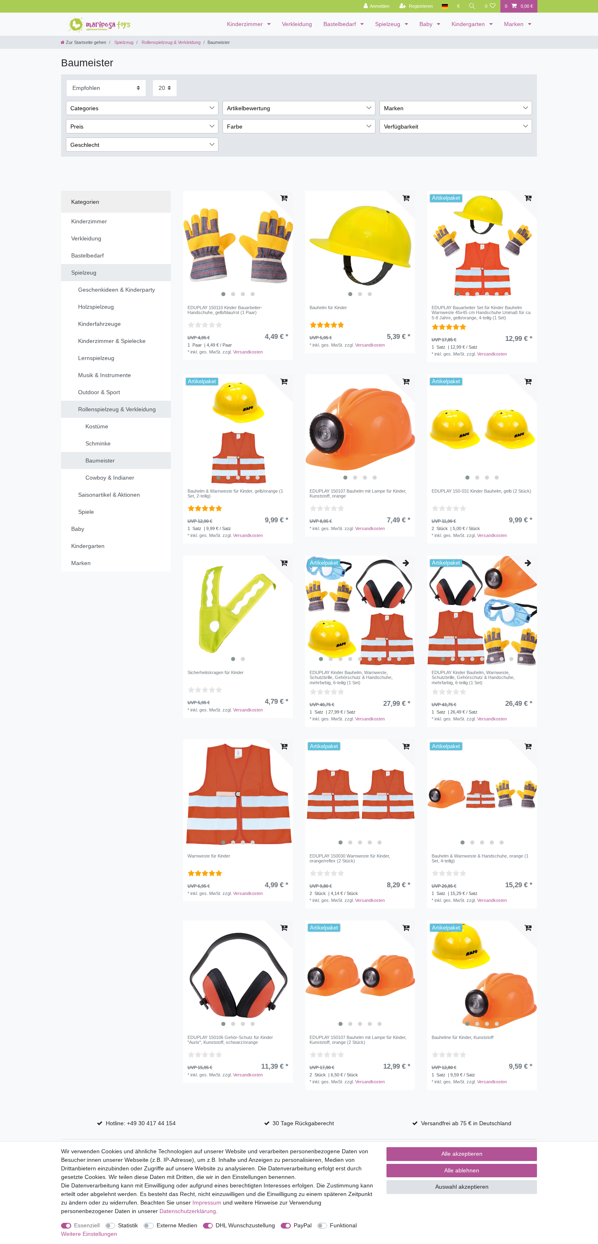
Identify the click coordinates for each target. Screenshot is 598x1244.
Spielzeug (388, 24)
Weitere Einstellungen (89, 1234)
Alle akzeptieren (461, 1153)
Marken (514, 24)
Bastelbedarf (340, 24)
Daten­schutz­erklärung (187, 1211)
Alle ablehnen (461, 1170)
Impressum (206, 1202)
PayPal (303, 1225)
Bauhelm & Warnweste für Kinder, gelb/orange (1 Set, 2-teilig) (235, 493)
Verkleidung (297, 24)
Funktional (343, 1225)
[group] (238, 246)
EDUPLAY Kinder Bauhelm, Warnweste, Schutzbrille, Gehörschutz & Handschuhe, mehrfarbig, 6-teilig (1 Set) (351, 677)
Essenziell (87, 1225)
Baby (426, 24)
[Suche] (472, 6)
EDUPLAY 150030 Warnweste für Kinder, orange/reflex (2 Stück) (350, 858)
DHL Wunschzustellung (245, 1225)
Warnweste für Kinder (209, 855)
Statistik (128, 1225)
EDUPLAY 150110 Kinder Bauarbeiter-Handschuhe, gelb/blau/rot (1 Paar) (225, 310)
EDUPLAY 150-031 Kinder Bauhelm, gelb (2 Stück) (481, 491)
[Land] (444, 6)
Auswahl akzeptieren (462, 1186)
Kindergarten (469, 24)
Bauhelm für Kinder (328, 307)
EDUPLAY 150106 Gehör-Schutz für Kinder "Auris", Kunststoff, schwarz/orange (230, 1040)
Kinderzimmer (245, 24)
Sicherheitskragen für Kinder (216, 672)
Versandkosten (248, 351)
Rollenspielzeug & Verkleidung (170, 42)
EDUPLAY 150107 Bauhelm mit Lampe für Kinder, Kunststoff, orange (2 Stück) (358, 1040)
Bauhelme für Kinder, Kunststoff (462, 1037)
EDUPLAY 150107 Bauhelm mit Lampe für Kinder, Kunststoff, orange (358, 493)
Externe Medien (177, 1225)
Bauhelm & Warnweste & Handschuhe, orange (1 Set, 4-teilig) (480, 858)
